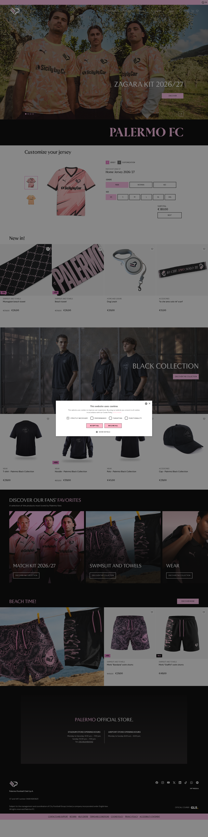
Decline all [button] (113, 426)
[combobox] (146, 404)
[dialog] (104, 418)
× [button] (149, 403)
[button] (104, 431)
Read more (117, 412)
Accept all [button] (94, 426)
